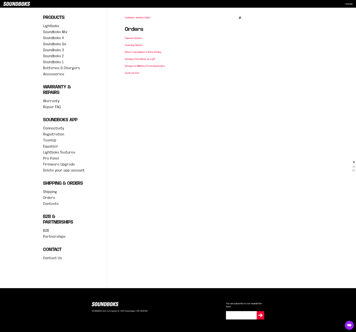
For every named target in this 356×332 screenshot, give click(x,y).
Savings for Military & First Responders (145, 66)
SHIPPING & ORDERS (143, 18)
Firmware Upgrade (59, 164)
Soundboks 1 (53, 62)
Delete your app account (64, 170)
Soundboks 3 (53, 50)
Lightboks (51, 26)
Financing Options (134, 45)
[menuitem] (349, 4)
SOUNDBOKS (129, 18)
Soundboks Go (54, 44)
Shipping (50, 192)
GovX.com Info (132, 73)
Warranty (51, 101)
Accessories (53, 74)
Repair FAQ (52, 107)
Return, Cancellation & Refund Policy (143, 52)
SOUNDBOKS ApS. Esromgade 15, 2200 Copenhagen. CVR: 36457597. (120, 311)
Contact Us (52, 258)
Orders (49, 198)
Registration (53, 134)
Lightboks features (59, 152)
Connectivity (53, 128)
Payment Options (133, 38)
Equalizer (50, 146)
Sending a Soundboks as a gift (140, 59)
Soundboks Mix (55, 32)
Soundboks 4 (53, 38)
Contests (51, 204)
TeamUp (49, 140)
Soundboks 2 (53, 56)
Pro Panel (51, 158)
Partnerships (54, 237)
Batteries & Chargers (61, 68)
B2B (46, 231)
